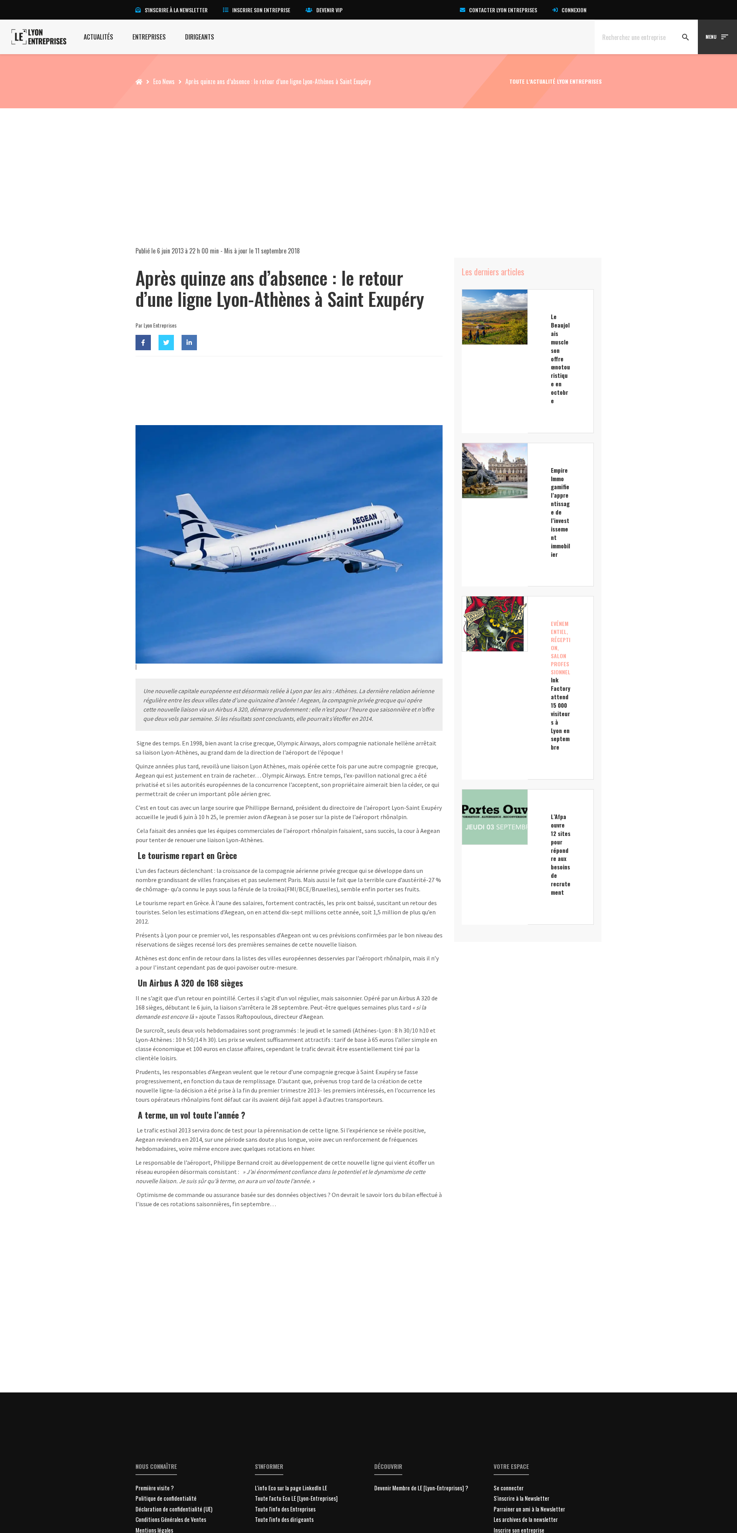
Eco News (164, 81)
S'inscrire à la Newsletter (521, 1498)
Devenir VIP (329, 10)
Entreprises (149, 36)
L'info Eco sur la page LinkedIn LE (291, 1487)
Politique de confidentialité (166, 1498)
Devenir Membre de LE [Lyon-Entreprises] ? (421, 1487)
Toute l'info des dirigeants (284, 1519)
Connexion (574, 10)
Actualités (98, 36)
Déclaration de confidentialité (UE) (174, 1509)
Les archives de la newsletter (526, 1519)
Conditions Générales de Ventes (171, 1519)
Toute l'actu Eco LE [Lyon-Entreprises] (296, 1498)
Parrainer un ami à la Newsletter (529, 1509)
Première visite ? (155, 1487)
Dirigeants (199, 36)
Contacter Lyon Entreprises (503, 10)
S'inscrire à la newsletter (176, 10)
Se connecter (509, 1487)
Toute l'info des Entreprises (285, 1509)
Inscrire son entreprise (261, 10)
